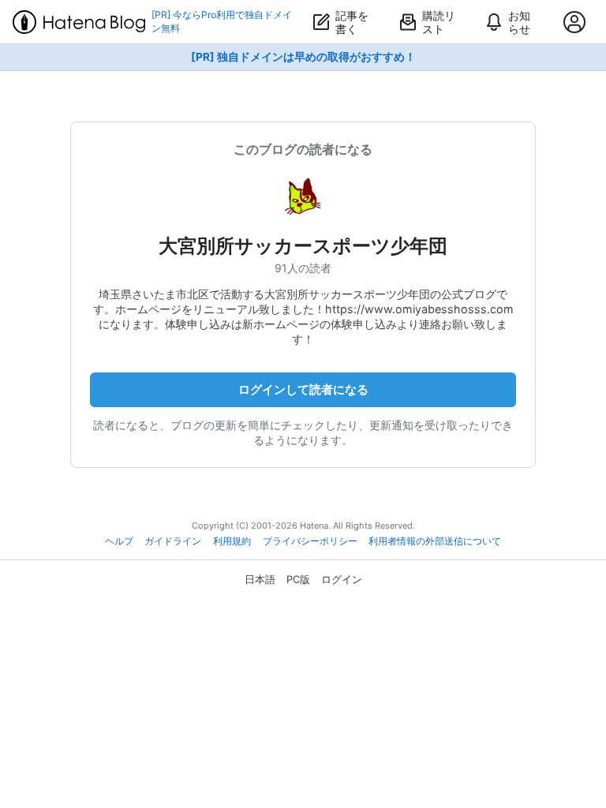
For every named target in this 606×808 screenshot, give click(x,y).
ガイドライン (172, 541)
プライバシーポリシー (310, 541)
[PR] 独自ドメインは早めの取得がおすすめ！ (303, 56)
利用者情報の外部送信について (434, 541)
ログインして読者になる (303, 389)
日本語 (260, 579)
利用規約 (232, 541)
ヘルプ (119, 541)
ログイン (341, 579)
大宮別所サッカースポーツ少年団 (303, 245)
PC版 (298, 579)
